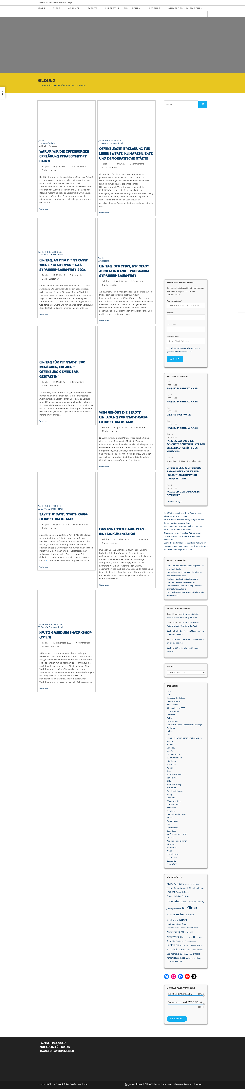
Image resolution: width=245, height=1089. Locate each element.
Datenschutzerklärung (133, 1084)
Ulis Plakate (171, 761)
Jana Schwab (188, 901)
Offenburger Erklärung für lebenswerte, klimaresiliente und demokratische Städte (126, 153)
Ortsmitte (171, 941)
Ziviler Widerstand (174, 757)
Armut (170, 888)
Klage (169, 771)
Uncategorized (173, 711)
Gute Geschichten (174, 774)
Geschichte (171, 861)
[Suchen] (203, 104)
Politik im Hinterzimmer (182, 388)
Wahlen (170, 718)
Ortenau (197, 937)
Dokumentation (173, 804)
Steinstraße (173, 953)
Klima (191, 908)
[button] (2, 93)
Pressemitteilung (174, 784)
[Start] (38, 85)
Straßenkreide (186, 954)
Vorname (170, 312)
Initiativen (171, 844)
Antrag (169, 794)
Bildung (82, 85)
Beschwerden (172, 704)
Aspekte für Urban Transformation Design (184, 738)
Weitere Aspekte (173, 701)
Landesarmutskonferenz (177, 924)
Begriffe (170, 751)
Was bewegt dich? (174, 301)
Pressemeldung (190, 941)
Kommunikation (173, 754)
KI (183, 907)
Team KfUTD (172, 864)
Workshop (171, 728)
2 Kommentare (138, 427)
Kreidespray (172, 920)
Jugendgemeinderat (174, 909)
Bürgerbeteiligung (196, 888)
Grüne (185, 896)
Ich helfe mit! (176, 1019)
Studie (196, 953)
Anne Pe (188, 884)
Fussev (178, 892)
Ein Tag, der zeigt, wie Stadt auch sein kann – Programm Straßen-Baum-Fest (124, 271)
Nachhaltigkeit (176, 932)
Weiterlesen (45, 209)
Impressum (167, 1084)
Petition (170, 768)
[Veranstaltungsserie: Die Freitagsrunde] (178, 411)
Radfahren (173, 945)
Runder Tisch (185, 945)
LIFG (168, 734)
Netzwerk (173, 937)
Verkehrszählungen (175, 791)
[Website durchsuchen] (205, 14)
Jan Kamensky (199, 902)
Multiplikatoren (192, 928)
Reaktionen (171, 807)
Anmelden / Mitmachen (185, 8)
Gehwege (186, 892)
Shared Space (196, 945)
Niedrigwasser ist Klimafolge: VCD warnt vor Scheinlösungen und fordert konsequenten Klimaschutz (182, 536)
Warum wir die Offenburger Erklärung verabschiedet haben (64, 156)
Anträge (196, 884)
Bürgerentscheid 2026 (176, 708)
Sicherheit (172, 949)
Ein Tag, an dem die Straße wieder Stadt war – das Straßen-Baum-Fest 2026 (63, 265)
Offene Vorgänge (174, 801)
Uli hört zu (171, 748)
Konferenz (171, 797)
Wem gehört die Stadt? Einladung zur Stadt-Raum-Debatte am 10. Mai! (123, 417)
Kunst (169, 691)
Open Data (171, 831)
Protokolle (171, 811)
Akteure (170, 741)
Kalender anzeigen (174, 501)
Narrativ (190, 932)
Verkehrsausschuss (176, 957)
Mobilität (170, 837)
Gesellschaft (172, 847)
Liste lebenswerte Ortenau (176, 928)
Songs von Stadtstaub (176, 698)
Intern (127, 1085)
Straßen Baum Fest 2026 (177, 834)
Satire (169, 694)
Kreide (191, 914)
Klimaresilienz (172, 827)
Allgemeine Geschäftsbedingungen (188, 1084)
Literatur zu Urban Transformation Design (184, 724)
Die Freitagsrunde (179, 414)
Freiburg (171, 891)
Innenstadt (174, 901)
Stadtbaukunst (197, 950)
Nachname (171, 324)
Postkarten (180, 941)
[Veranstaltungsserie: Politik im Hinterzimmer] (178, 385)
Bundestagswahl (181, 888)
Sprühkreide (185, 949)
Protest (170, 744)
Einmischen (171, 764)
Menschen (171, 714)
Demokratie (172, 777)
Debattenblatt (173, 721)
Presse (169, 850)
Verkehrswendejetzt (193, 958)
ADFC (170, 883)
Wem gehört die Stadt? (176, 814)
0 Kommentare (77, 166)
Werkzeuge (171, 787)
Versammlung (172, 821)
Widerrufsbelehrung (152, 1084)
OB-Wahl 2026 (172, 854)
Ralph (45, 166)
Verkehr (170, 817)
